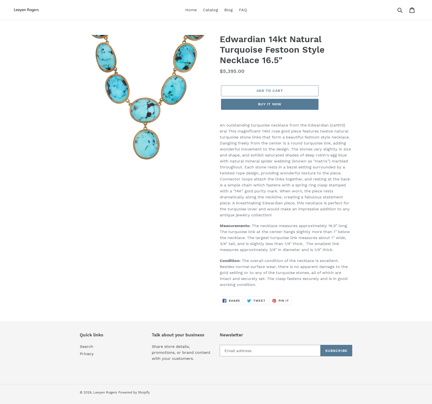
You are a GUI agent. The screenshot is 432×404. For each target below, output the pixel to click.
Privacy (87, 353)
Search (86, 346)
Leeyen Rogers (105, 392)
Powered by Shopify (134, 392)
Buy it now (270, 104)
